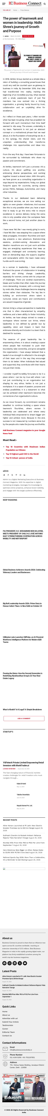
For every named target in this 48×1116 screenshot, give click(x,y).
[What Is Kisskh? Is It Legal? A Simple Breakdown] (24, 694)
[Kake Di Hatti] (9, 786)
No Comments (9, 39)
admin (7, 36)
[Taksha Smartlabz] (9, 797)
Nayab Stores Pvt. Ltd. (24, 805)
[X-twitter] (20, 963)
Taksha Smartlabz (23, 795)
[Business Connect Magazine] (25, 4)
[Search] (44, 3)
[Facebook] (4, 963)
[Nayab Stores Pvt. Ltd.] (9, 808)
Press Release (28, 36)
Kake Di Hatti (21, 784)
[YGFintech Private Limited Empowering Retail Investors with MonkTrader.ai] (24, 748)
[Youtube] (25, 963)
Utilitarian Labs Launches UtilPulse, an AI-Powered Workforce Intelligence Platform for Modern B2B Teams (23, 639)
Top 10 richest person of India (19, 458)
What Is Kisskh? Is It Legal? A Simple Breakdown (22, 709)
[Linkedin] (15, 963)
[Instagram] (9, 963)
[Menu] (3, 3)
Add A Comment (24, 718)
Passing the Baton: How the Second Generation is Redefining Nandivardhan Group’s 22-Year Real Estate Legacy (22, 676)
